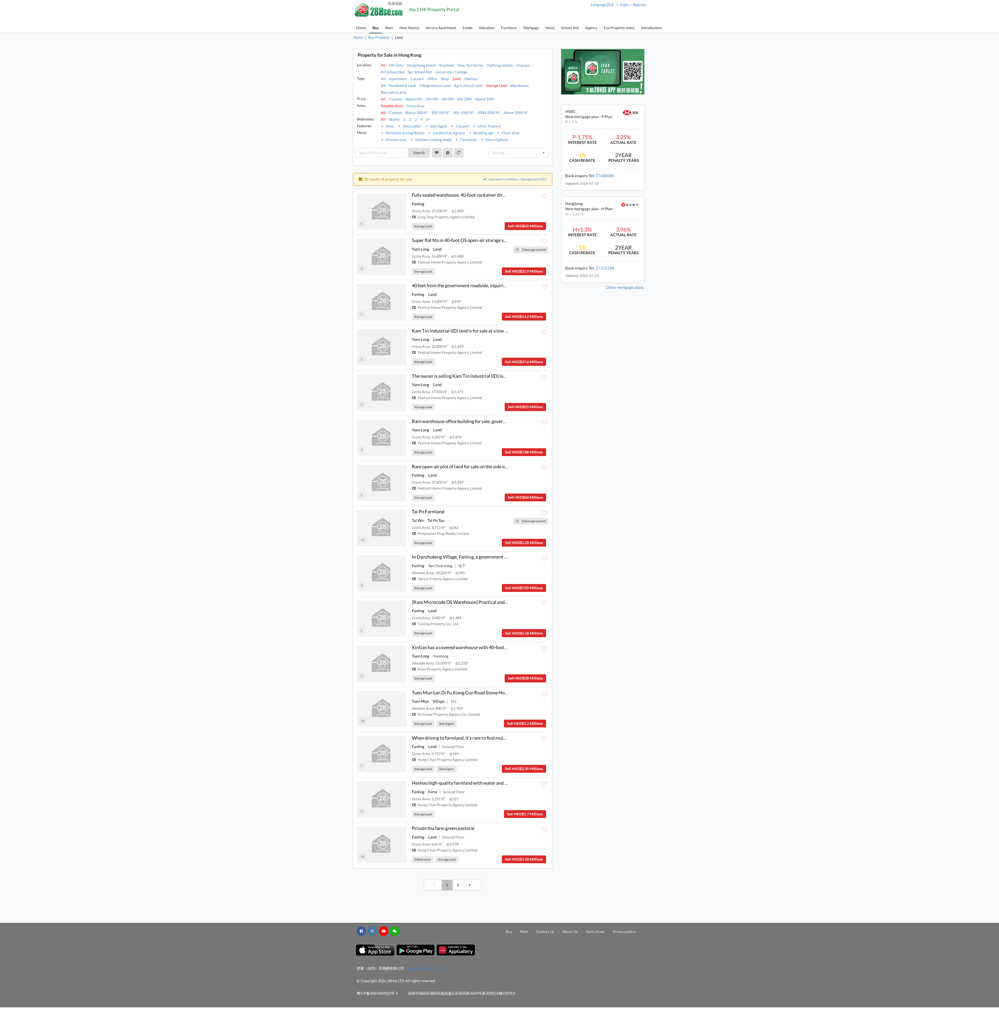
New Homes (409, 27)
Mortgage (531, 27)
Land (456, 78)
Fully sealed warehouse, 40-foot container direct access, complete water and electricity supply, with (511, 195)
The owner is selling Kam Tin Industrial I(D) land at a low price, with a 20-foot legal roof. (499, 376)
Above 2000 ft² (516, 112)
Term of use (595, 931)
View (389, 126)
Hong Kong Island (421, 65)
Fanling (418, 203)
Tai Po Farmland (428, 511)
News (550, 27)
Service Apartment (441, 27)
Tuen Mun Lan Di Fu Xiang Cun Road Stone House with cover (473, 692)
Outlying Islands (500, 65)
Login (624, 4)
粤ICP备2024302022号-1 (377, 993)
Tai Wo (418, 520)
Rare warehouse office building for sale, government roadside (473, 421)
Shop (445, 78)
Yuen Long (420, 249)
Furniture (509, 27)
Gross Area (415, 106)
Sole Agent (438, 126)
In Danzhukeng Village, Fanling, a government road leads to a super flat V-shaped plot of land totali (510, 557)
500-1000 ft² (463, 112)
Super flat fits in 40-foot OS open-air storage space (462, 240)
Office (432, 78)
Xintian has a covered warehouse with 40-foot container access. (475, 647)
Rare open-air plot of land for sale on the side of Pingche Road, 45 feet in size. (488, 466)
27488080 (604, 175)
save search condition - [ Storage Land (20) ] (517, 179)
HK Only (396, 65)
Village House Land (434, 85)
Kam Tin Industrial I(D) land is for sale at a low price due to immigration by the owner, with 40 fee (508, 331)
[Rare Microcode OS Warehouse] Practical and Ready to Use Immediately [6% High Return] (503, 602)
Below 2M (414, 99)
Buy (376, 27)
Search (419, 152)
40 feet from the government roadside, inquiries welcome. (470, 285)
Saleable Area (392, 106)
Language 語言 (602, 4)
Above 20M (484, 99)
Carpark (417, 78)
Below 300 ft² (416, 112)
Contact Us (545, 931)
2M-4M (432, 99)
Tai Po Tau (435, 520)
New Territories (470, 65)
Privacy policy (624, 931)
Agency (591, 27)
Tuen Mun (420, 701)
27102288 (604, 268)
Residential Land (402, 85)
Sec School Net (420, 72)
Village (439, 701)
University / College (451, 72)
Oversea (523, 65)
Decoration (411, 126)
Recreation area (393, 92)
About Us (570, 931)
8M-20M (464, 99)
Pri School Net (392, 72)
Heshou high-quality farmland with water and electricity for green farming (486, 783)
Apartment (398, 78)
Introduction (651, 27)
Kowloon (446, 65)
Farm (432, 791)
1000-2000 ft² (488, 112)
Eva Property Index (619, 27)
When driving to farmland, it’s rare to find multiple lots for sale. (475, 738)
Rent (389, 27)
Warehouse (519, 85)
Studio (394, 119)
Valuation (487, 27)
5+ (428, 119)
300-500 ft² (440, 112)
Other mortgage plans (625, 287)
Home (361, 27)
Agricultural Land (468, 85)
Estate (467, 27)
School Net (570, 27)
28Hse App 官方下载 (423, 968)
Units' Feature (489, 126)
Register (639, 4)
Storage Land (496, 85)
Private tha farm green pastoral (443, 828)
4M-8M (447, 99)
